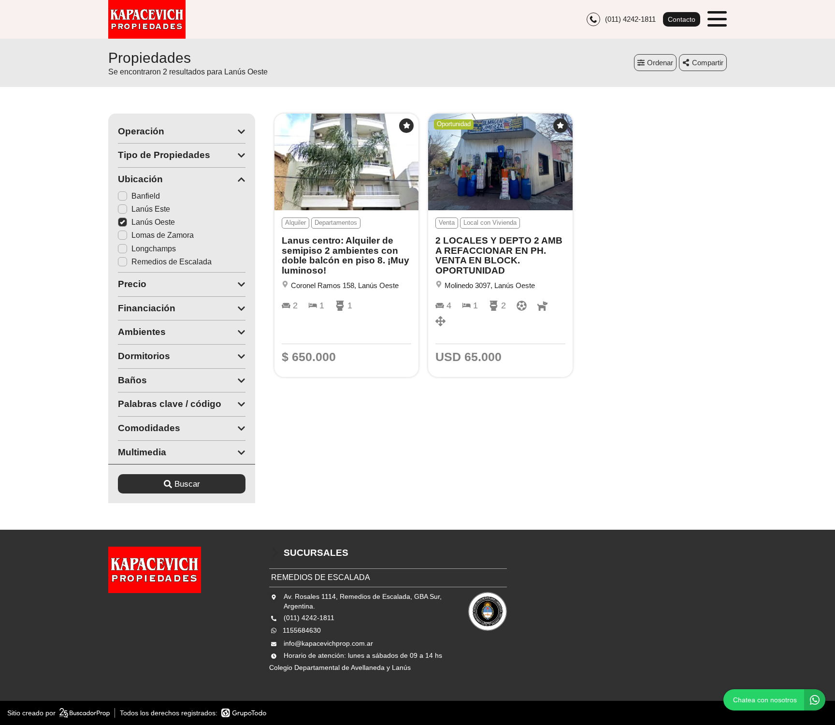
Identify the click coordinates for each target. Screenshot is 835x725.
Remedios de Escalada (171, 262)
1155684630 (302, 630)
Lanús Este (150, 209)
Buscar (187, 484)
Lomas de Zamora (162, 235)
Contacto (681, 19)
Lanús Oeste (153, 222)
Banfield (145, 196)
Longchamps (153, 249)
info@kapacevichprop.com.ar (328, 643)
